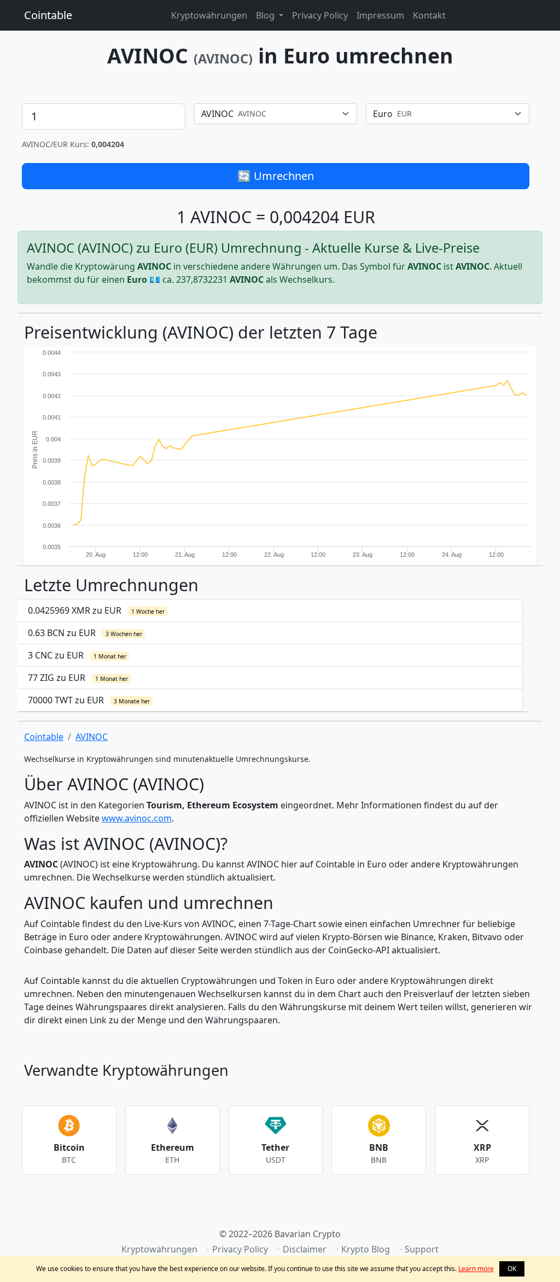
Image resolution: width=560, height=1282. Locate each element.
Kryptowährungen (209, 15)
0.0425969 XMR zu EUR (96, 610)
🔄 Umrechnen (275, 175)
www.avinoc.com (137, 818)
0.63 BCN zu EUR (85, 633)
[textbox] (269, 113)
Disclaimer (304, 1249)
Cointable (48, 15)
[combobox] (276, 113)
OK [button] (512, 1268)
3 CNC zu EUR (77, 655)
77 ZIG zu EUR (78, 678)
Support (422, 1249)
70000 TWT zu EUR (89, 700)
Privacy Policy (320, 15)
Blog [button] (266, 15)
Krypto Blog (365, 1249)
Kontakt (429, 15)
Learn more (476, 1268)
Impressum (380, 15)
